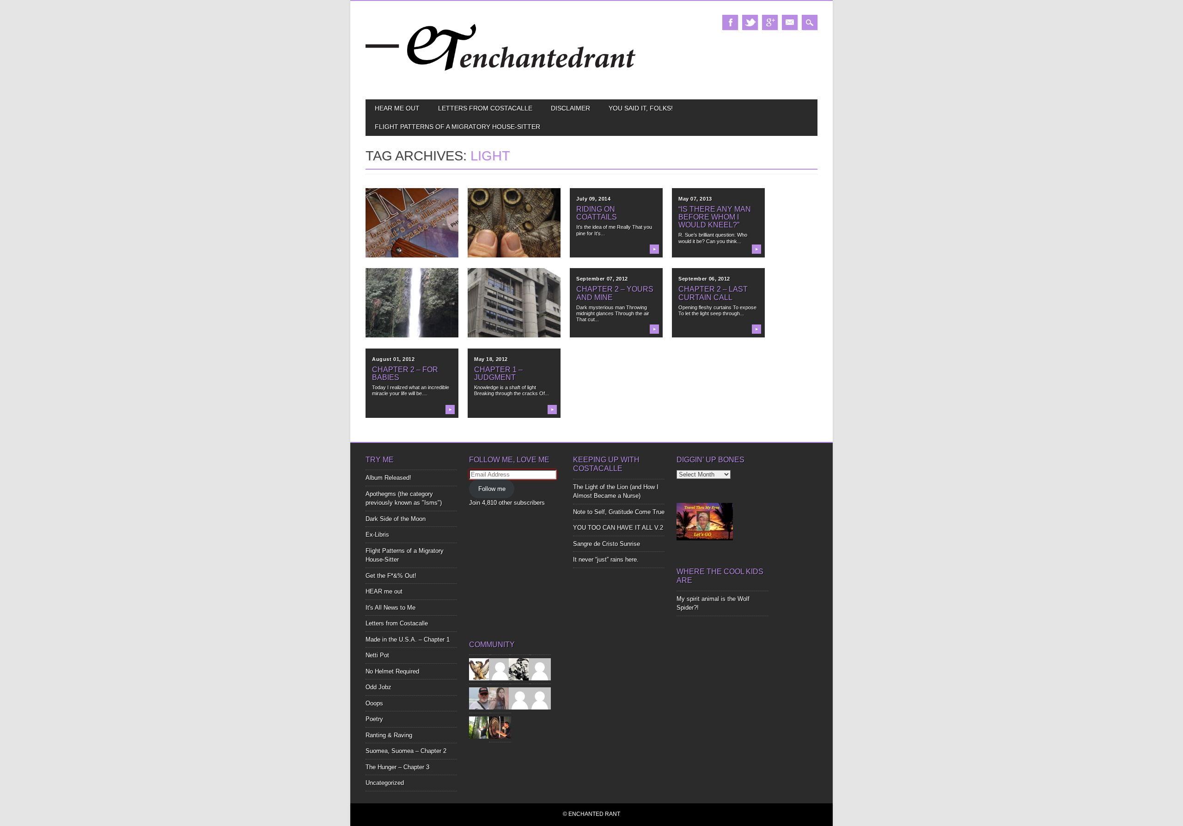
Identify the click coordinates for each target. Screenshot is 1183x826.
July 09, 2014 (593, 199)
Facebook (730, 22)
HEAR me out (397, 108)
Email (790, 22)
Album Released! (388, 477)
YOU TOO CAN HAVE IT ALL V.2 (618, 527)
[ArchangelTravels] (500, 669)
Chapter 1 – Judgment (498, 373)
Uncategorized (385, 782)
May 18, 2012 (491, 359)
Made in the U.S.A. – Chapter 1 (408, 639)
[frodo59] (480, 669)
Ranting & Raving (389, 735)
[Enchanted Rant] (501, 83)
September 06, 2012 (704, 278)
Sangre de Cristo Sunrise (606, 543)
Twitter (750, 22)
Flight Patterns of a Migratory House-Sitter (457, 126)
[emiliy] (540, 698)
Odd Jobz (378, 687)
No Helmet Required (392, 671)
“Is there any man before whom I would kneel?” (714, 217)
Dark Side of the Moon (396, 518)
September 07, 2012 (602, 278)
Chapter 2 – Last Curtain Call (713, 293)
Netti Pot (377, 655)
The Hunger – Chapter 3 (397, 767)
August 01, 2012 (393, 359)
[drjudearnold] (500, 698)
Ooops (374, 703)
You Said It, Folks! (641, 108)
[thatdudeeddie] (520, 698)
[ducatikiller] (520, 669)
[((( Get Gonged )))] (500, 727)
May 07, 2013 (695, 199)
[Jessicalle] (480, 727)
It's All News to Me (390, 607)
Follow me (492, 488)
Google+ (770, 22)
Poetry (374, 719)
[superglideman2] (480, 698)
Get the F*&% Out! (391, 575)
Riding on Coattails (596, 213)
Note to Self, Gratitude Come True (619, 511)
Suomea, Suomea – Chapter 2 (406, 750)
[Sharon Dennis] (540, 669)
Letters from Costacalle (485, 108)
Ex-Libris (377, 534)
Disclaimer (570, 108)
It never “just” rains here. (606, 559)
